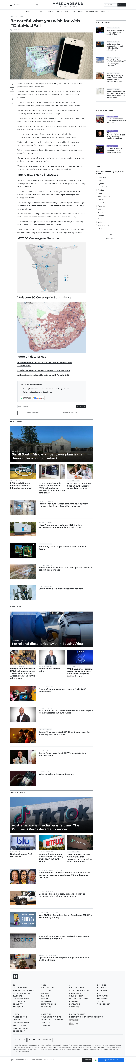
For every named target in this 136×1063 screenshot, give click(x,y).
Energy (41, 750)
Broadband (47, 988)
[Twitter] (12, 89)
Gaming (45, 996)
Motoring (15, 640)
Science (101, 1001)
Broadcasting (44, 687)
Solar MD (101, 216)
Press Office (39, 11)
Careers (45, 1025)
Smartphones (48, 1004)
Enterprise (75, 993)
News (28, 11)
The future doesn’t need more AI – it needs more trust (114, 150)
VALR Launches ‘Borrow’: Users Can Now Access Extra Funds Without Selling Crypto (80, 672)
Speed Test (105, 11)
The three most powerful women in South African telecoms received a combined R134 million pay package (64, 875)
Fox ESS (101, 190)
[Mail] (12, 104)
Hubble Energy (104, 196)
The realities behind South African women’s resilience (116, 121)
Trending (15, 822)
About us (46, 1014)
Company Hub (92, 11)
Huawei (101, 200)
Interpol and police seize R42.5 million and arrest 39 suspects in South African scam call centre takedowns (22, 673)
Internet (42, 522)
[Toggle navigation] (11, 4)
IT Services (19, 1001)
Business (15, 451)
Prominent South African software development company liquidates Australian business (63, 505)
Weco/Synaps (103, 225)
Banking (101, 985)
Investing (102, 999)
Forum (50, 11)
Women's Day (112, 116)
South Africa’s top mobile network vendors (61, 589)
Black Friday (44, 912)
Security (13, 666)
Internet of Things (79, 999)
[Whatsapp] (25, 1040)
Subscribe (121, 5)
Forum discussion (68, 413)
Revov (100, 209)
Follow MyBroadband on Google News (38, 392)
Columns (102, 990)
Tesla (100, 219)
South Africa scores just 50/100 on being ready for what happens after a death (64, 733)
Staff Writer (17, 30)
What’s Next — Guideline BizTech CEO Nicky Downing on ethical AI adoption (116, 136)
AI (39, 481)
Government (76, 996)
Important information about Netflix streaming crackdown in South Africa (51, 857)
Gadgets (17, 996)
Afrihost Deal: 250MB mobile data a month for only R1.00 (43, 375)
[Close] (126, 1060)
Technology (104, 1004)
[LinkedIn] (12, 94)
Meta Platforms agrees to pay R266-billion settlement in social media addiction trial (60, 526)
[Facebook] (15, 1040)
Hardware (43, 955)
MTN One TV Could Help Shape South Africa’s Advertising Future (79, 485)
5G (14, 985)
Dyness (101, 184)
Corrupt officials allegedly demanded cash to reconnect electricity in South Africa (62, 895)
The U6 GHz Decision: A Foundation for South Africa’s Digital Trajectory (116, 63)
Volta (100, 222)
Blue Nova (102, 177)
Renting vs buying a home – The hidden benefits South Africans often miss (115, 78)
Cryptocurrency (22, 993)
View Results (110, 239)
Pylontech (102, 206)
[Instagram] (39, 1040)
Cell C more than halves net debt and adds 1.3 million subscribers (115, 47)
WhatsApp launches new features (56, 774)
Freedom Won (104, 187)
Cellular (14, 16)
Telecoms (18, 1007)
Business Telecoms (46, 870)
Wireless (74, 1007)
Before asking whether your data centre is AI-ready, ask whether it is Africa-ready (116, 94)
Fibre (100, 993)
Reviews (73, 1001)
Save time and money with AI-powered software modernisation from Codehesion (79, 858)
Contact (45, 1023)
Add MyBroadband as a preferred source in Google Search (46, 389)
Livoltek (101, 203)
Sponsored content (52, 1020)
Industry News (63, 11)
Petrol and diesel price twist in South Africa (47, 644)
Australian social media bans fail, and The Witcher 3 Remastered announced (45, 827)
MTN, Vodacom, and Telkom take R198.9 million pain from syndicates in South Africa (66, 711)
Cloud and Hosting (79, 990)
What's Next (78, 11)
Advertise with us (51, 1017)
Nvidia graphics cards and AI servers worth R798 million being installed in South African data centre (52, 488)
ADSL (43, 985)
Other (100, 228)
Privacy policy (77, 1014)
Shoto (100, 212)
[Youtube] (34, 1040)
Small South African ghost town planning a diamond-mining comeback (47, 456)
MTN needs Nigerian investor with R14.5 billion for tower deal (21, 485)
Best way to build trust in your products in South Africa (116, 32)
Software (42, 501)
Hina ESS (101, 193)
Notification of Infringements (86, 1017)
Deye (100, 180)
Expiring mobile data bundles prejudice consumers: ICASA (43, 370)
